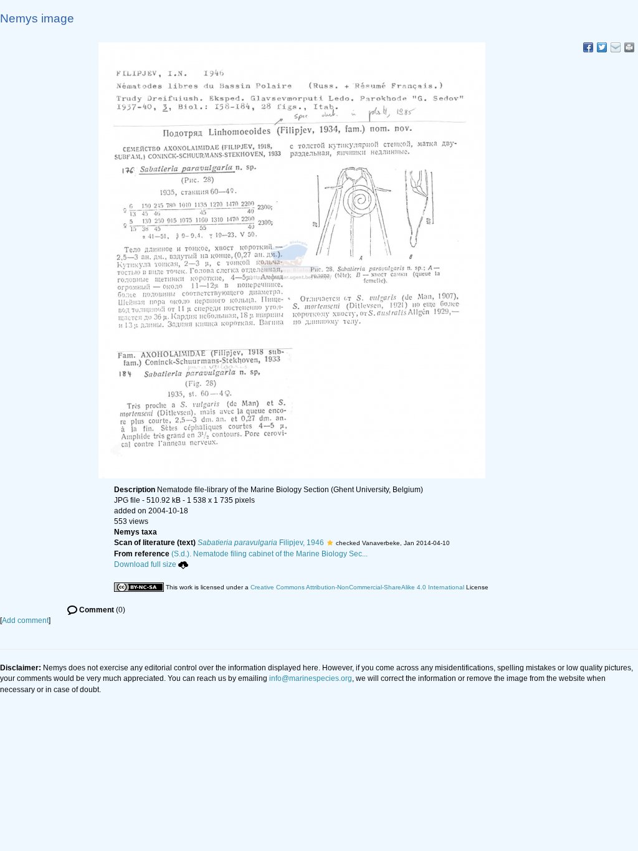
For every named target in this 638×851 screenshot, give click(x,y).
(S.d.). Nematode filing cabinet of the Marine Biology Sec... (269, 553)
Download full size (145, 564)
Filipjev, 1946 (261, 542)
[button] (330, 543)
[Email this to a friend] (629, 47)
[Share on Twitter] (602, 47)
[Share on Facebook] (588, 47)
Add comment (25, 620)
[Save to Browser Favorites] (616, 47)
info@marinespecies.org (310, 678)
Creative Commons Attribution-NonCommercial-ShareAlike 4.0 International (357, 587)
